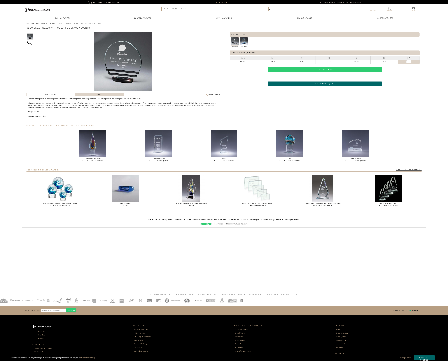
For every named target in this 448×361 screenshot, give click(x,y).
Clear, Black (234, 46)
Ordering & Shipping (141, 329)
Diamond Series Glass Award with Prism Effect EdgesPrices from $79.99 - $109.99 (322, 204)
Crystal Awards (224, 18)
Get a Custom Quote (325, 84)
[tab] (50, 94)
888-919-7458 (38, 352)
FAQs (99, 95)
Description (50, 95)
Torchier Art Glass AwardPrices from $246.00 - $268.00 (92, 160)
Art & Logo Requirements (142, 337)
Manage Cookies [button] (341, 344)
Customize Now (325, 70)
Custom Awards (62, 18)
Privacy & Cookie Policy (87, 358)
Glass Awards (239, 337)
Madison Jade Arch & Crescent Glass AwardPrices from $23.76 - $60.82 (257, 204)
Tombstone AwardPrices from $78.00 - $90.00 (158, 160)
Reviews (242, 224)
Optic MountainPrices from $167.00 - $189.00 (355, 160)
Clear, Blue (244, 46)
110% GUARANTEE (222, 2)
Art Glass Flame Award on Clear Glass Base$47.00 (191, 204)
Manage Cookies (405, 358)
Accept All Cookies (424, 358)
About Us (41, 331)
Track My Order (341, 337)
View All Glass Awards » (409, 170)
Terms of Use (138, 348)
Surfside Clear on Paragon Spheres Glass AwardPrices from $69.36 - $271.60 (60, 204)
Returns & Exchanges (141, 344)
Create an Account (342, 333)
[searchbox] (215, 9)
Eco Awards (239, 348)
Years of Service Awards (243, 351)
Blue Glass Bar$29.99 (125, 204)
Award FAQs (138, 340)
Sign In (338, 329)
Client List (41, 335)
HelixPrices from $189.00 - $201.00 (290, 160)
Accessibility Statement (141, 351)
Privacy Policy (340, 348)
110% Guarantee (139, 333)
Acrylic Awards (240, 340)
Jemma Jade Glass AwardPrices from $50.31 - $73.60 (388, 204)
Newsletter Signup (342, 340)
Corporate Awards (143, 18)
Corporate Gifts (385, 18)
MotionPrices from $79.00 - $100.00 (224, 160)
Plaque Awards (304, 18)
